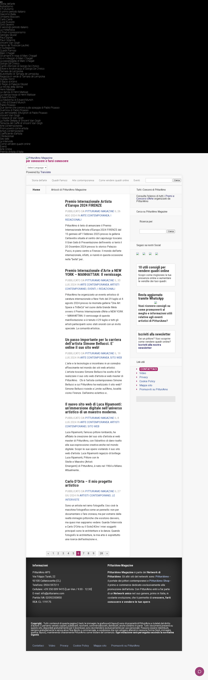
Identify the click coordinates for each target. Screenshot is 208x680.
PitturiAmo (162, 576)
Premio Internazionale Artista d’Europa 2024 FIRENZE (88, 203)
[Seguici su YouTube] (151, 254)
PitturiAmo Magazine (99, 211)
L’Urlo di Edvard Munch (13, 102)
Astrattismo (6, 6)
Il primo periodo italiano (12, 11)
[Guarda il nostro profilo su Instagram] (157, 254)
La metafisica (7, 29)
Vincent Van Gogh (10, 42)
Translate (45, 172)
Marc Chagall (7, 53)
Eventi (3, 146)
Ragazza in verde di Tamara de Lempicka (22, 76)
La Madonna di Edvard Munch (16, 99)
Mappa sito (145, 385)
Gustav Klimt (7, 79)
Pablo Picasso (7, 105)
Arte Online (6, 149)
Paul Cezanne (7, 40)
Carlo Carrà (6, 19)
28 (101, 553)
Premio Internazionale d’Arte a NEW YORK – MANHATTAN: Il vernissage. (93, 272)
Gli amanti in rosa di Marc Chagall (18, 55)
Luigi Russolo (7, 22)
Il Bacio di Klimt (8, 81)
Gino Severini (7, 24)
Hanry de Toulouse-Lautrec (14, 45)
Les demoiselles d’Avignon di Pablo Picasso (23, 112)
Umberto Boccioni (10, 16)
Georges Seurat (8, 34)
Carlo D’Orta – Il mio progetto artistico (88, 483)
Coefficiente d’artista (11, 133)
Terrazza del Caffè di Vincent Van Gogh (21, 123)
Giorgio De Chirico (9, 63)
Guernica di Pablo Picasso (14, 110)
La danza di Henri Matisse (14, 92)
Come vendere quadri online (15, 144)
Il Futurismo (6, 9)
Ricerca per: (146, 221)
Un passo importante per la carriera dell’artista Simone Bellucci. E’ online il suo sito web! (93, 343)
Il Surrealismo (7, 47)
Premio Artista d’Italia (11, 151)
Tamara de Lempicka (11, 71)
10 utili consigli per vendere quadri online (153, 269)
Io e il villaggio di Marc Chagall (16, 58)
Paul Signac (6, 37)
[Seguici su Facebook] (138, 254)
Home (36, 189)
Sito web (4, 138)
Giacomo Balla (8, 14)
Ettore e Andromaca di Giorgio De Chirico (22, 68)
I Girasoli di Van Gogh (12, 118)
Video (142, 373)
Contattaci (148, 369)
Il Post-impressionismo (13, 32)
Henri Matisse (7, 89)
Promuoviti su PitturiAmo (153, 389)
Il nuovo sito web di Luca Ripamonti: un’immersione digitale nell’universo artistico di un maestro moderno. (93, 408)
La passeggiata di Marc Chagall (17, 60)
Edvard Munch (8, 97)
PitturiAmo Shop (159, 580)
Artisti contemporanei (11, 131)
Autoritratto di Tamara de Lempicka (19, 73)
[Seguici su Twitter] (145, 254)
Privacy (143, 377)
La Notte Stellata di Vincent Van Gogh (20, 120)
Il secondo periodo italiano (14, 27)
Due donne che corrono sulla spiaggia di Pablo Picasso (29, 107)
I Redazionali (7, 136)
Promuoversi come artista (14, 128)
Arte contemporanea (11, 125)
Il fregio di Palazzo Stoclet (14, 84)
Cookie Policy (147, 381)
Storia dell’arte (7, 3)
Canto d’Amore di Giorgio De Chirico (19, 66)
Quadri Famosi (8, 50)
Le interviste (6, 141)
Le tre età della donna (11, 86)
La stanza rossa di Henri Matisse (17, 94)
